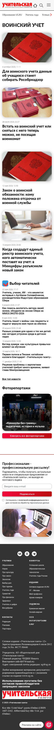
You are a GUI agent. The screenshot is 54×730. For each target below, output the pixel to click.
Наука (5, 569)
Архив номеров (35, 598)
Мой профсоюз (35, 594)
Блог (31, 624)
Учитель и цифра (9, 604)
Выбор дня (6, 583)
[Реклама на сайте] (49, 725)
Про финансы (8, 597)
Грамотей (6, 594)
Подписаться (27, 493)
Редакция (6, 622)
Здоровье (6, 601)
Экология (6, 579)
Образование (8, 565)
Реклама (6, 625)
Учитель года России (38, 576)
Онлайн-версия (35, 612)
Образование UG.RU (12, 15)
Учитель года (32, 15)
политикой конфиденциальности (33, 500)
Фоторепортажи (16, 388)
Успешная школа (36, 565)
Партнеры (6, 629)
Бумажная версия (37, 609)
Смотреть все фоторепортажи (27, 435)
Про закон (6, 576)
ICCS (31, 617)
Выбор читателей (24, 283)
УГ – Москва (34, 590)
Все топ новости (11, 379)
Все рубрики (7, 608)
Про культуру (8, 572)
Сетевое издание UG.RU (39, 587)
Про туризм (7, 587)
